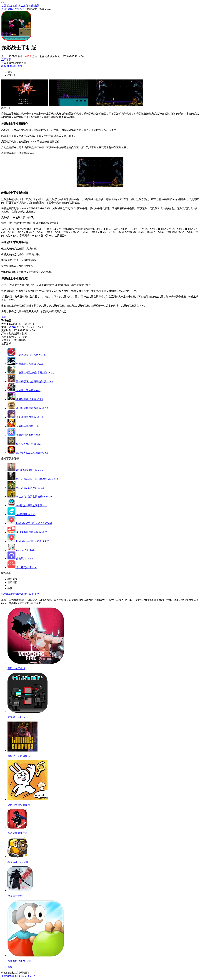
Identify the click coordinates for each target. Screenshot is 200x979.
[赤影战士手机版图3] (119, 105)
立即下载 (6, 59)
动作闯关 (20, 8)
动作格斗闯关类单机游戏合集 (17, 594)
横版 (3, 66)
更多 (36, 594)
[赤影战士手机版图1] (24, 105)
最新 (36, 5)
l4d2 (3, 2)
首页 (3, 5)
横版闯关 (17, 66)
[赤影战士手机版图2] (72, 105)
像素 (9, 66)
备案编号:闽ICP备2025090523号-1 (19, 976)
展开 (3, 317)
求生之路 (23, 5)
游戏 (9, 5)
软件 (15, 5)
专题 (31, 5)
